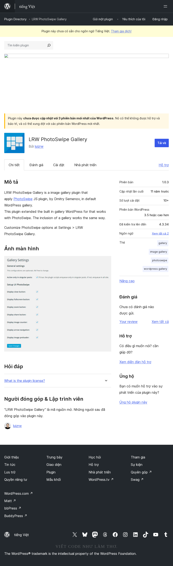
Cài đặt (58, 165)
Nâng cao (127, 281)
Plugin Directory (15, 19)
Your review (128, 321)
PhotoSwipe (23, 199)
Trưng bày (54, 457)
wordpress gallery (155, 268)
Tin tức (9, 464)
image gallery (158, 251)
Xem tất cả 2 (160, 233)
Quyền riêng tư (15, 479)
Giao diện (53, 464)
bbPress (12, 508)
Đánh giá (36, 165)
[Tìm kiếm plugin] (49, 45)
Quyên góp (141, 472)
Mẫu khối (53, 479)
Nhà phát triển (85, 165)
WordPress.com (18, 493)
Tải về (161, 143)
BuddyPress (15, 516)
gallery (162, 243)
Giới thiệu (11, 457)
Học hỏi (95, 457)
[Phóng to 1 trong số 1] (105, 262)
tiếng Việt (21, 535)
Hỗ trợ (164, 165)
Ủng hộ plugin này (133, 402)
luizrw (39, 146)
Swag (137, 479)
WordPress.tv (101, 479)
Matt (10, 501)
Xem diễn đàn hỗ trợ (135, 362)
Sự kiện (136, 464)
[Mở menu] (166, 6)
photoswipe (159, 260)
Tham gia (138, 457)
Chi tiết (14, 165)
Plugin (50, 472)
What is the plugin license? (24, 381)
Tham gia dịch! (121, 31)
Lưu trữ (9, 472)
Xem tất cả (160, 321)
